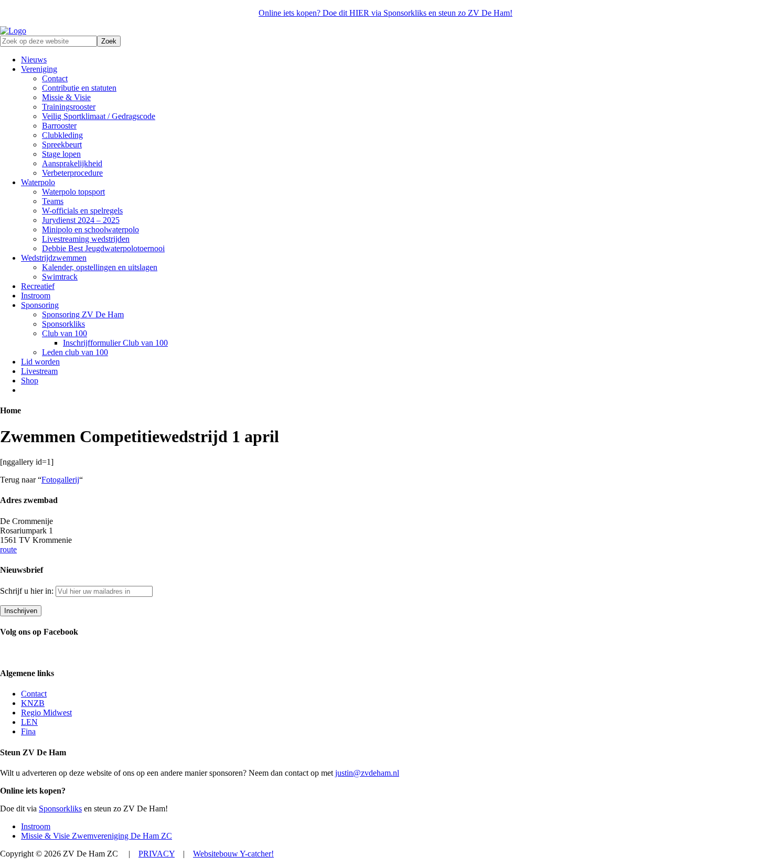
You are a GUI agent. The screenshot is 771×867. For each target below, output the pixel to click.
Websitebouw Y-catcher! (233, 853)
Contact (34, 693)
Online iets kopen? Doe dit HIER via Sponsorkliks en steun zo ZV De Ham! (385, 12)
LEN (29, 722)
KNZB (33, 703)
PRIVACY (156, 853)
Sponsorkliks (60, 808)
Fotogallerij (60, 479)
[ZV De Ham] (13, 30)
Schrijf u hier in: (28, 590)
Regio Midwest (46, 712)
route (8, 549)
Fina (28, 731)
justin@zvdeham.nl (367, 772)
